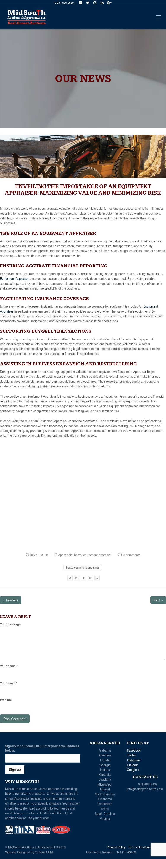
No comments (130, 555)
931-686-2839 (148, 784)
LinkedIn (133, 765)
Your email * (8, 683)
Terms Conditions (140, 847)
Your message (10, 624)
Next (157, 600)
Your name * (9, 666)
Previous (11, 600)
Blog (158, 847)
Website (6, 700)
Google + (133, 769)
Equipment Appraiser (14, 278)
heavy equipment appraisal (92, 555)
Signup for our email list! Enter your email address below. (42, 748)
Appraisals (65, 555)
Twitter (131, 755)
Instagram (134, 760)
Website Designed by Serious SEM (29, 852)
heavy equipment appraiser (82, 567)
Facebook (133, 750)
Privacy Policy (116, 847)
